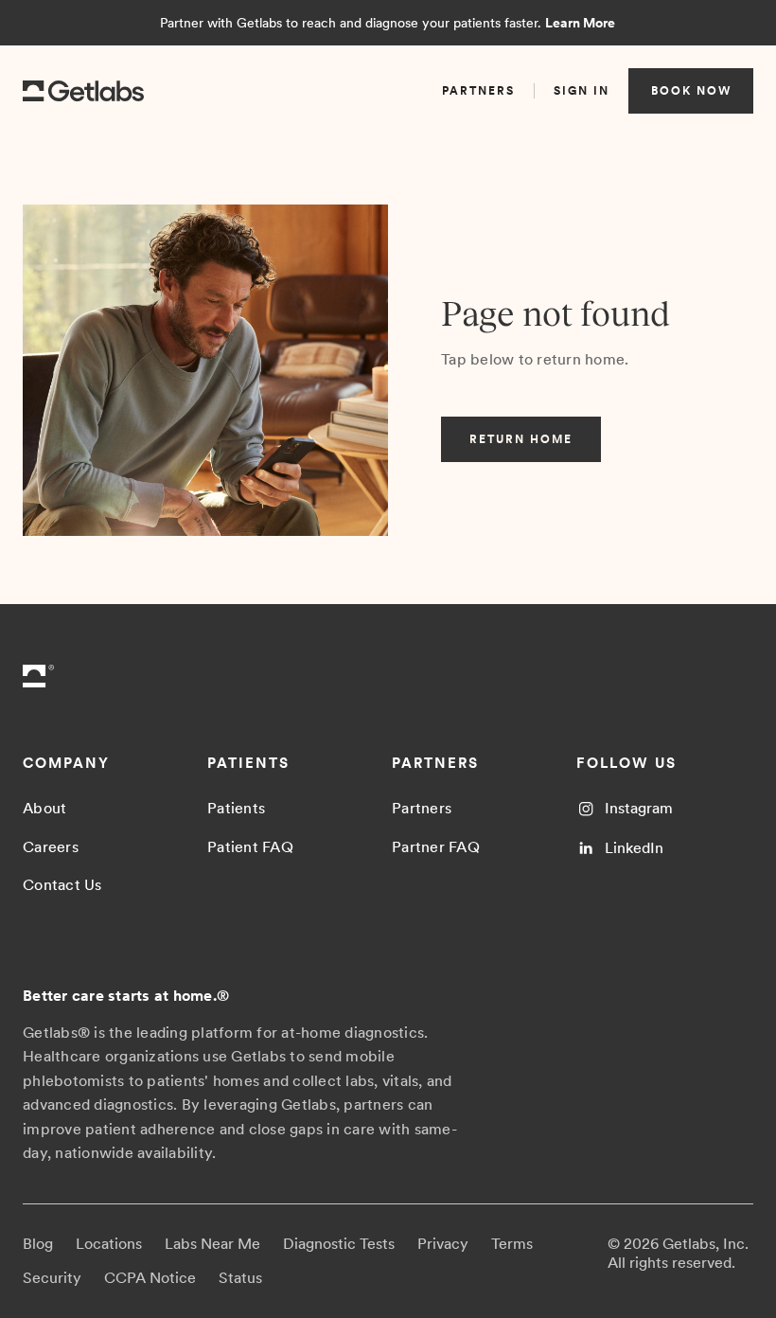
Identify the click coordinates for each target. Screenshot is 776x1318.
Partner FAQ (436, 847)
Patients (236, 808)
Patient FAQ (250, 847)
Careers (51, 847)
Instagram (639, 808)
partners (478, 91)
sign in (581, 91)
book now (691, 91)
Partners (421, 808)
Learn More (580, 22)
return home (521, 439)
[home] (83, 91)
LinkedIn (634, 848)
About (44, 808)
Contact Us (62, 885)
